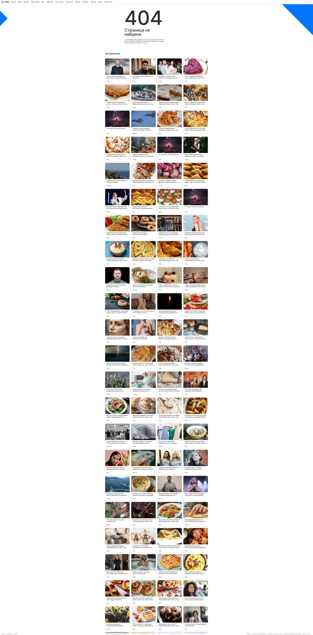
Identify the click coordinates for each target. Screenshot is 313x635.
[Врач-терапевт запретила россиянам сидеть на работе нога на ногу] (117, 566)
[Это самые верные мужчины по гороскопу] (143, 70)
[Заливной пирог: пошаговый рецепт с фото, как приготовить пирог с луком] (117, 97)
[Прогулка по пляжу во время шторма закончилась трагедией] (117, 357)
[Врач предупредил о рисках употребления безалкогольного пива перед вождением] (195, 514)
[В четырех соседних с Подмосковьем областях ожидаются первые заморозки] (117, 618)
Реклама (15, 633)
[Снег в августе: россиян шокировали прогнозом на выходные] (117, 384)
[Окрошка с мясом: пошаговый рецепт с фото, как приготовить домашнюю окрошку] (195, 436)
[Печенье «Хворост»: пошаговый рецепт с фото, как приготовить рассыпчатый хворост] (143, 357)
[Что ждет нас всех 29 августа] (169, 149)
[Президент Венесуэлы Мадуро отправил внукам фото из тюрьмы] (169, 488)
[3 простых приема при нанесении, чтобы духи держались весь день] (143, 331)
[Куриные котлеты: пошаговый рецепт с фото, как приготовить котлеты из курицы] (117, 227)
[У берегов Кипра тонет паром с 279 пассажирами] (117, 175)
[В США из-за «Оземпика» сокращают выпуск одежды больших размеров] (169, 436)
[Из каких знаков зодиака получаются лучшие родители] (143, 540)
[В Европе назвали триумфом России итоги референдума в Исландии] (195, 357)
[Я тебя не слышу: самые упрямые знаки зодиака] (195, 618)
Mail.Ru (3, 633)
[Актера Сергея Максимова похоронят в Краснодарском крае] (169, 305)
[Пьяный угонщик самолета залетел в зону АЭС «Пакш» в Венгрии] (143, 123)
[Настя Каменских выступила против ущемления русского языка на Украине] (195, 592)
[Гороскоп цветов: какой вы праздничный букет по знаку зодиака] (117, 462)
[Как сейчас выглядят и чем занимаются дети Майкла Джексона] (195, 384)
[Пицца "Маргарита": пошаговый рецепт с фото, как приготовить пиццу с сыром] (195, 123)
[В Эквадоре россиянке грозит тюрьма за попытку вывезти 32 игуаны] (143, 462)
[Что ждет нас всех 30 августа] (117, 123)
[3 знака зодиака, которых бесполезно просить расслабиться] (143, 566)
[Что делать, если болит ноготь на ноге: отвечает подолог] (143, 305)
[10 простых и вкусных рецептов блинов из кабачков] (143, 279)
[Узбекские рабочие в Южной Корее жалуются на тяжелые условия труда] (117, 436)
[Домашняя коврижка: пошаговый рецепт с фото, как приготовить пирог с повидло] (169, 540)
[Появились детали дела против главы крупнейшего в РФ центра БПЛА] (195, 279)
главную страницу (142, 43)
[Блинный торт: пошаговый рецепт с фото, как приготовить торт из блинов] (195, 331)
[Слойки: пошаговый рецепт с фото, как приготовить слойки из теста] (169, 384)
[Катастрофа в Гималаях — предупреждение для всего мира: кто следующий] (143, 97)
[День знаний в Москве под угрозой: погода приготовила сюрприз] (195, 149)
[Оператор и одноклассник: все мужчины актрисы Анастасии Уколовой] (195, 227)
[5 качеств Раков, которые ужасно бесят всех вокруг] (195, 462)
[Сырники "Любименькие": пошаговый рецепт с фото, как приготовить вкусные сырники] (169, 123)
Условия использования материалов (292, 633)
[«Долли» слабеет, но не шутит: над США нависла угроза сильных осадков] (143, 436)
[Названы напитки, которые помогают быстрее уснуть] (143, 384)
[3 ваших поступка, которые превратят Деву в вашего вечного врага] (117, 331)
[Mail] (2, 2)
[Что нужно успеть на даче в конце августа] (117, 514)
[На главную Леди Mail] (6, 2)
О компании (9, 633)
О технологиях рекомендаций (259, 633)
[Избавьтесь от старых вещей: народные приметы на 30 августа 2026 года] (169, 227)
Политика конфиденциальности (274, 633)
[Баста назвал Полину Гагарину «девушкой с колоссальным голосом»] (195, 488)
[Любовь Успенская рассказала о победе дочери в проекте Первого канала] (169, 462)
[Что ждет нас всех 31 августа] (195, 201)
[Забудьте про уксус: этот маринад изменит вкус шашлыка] (143, 149)
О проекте (248, 633)
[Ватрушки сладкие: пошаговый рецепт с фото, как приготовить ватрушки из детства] (143, 592)
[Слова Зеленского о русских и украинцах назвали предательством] (117, 279)
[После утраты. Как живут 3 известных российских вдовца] (117, 70)
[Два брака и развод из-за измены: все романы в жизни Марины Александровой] (169, 70)
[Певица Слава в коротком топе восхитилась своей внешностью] (117, 201)
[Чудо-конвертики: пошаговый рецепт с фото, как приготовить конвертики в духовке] (195, 175)
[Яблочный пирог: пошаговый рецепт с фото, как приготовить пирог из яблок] (143, 618)
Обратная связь (306, 633)
